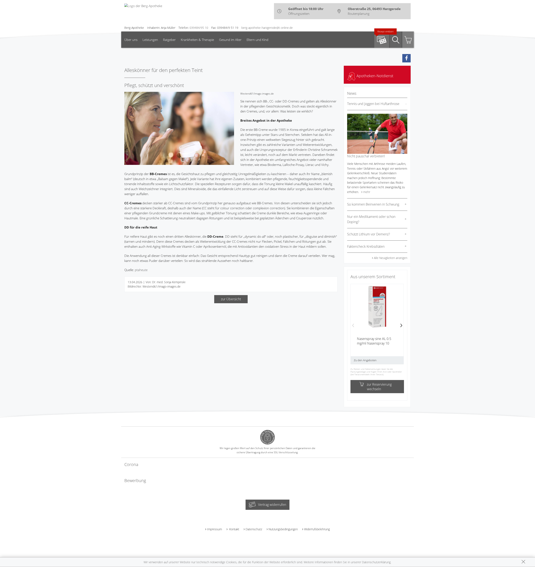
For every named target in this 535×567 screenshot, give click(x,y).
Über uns (131, 40)
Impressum (214, 529)
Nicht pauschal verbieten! (366, 156)
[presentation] (353, 325)
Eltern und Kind (257, 40)
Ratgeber (169, 40)
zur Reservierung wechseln (379, 386)
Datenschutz (254, 529)
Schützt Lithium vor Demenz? (368, 234)
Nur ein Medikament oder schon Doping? (371, 219)
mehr (366, 192)
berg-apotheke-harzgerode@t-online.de (267, 28)
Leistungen (150, 40)
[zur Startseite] (143, 5)
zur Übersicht (231, 299)
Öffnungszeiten (299, 13)
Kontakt (233, 529)
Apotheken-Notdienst (374, 75)
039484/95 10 (199, 28)
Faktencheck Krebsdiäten (366, 246)
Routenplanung (358, 13)
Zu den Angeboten (365, 360)
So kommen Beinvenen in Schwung (373, 204)
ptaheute (141, 270)
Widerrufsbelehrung (317, 529)
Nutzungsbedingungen (283, 529)
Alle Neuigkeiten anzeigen (390, 258)
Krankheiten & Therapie (197, 40)
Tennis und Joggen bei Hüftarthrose (373, 103)
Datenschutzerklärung (376, 562)
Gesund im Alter (230, 40)
